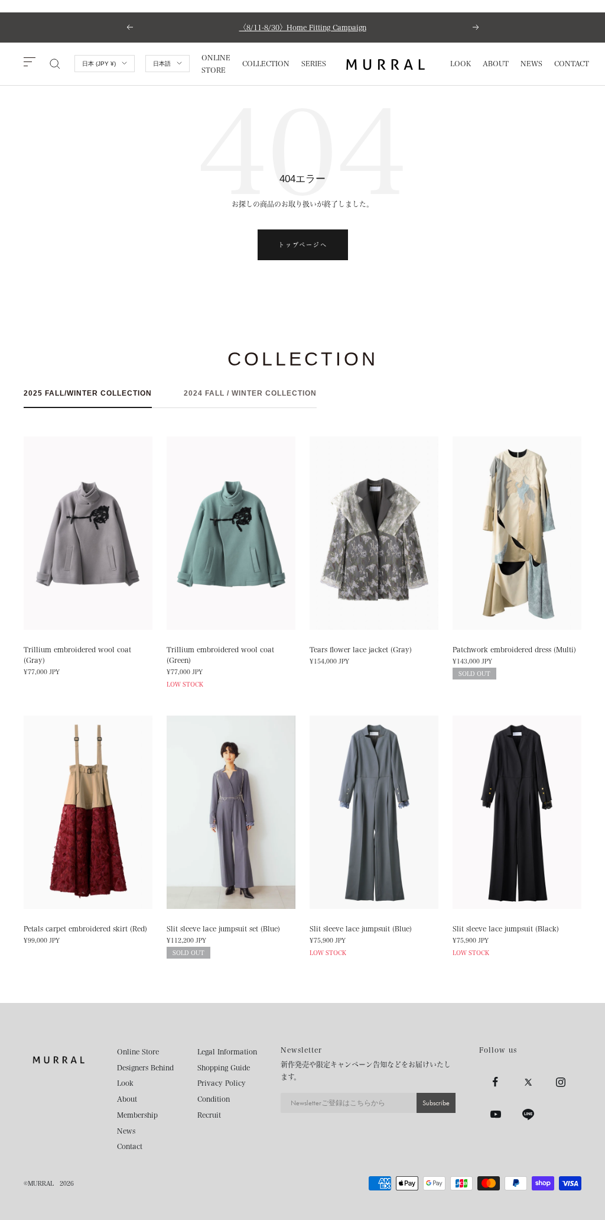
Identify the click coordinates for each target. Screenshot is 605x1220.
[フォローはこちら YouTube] (495, 1114)
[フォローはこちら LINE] (528, 1114)
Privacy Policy (221, 1082)
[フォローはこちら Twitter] (528, 1082)
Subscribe (436, 1103)
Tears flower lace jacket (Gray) (361, 649)
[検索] (55, 64)
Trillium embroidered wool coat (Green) (220, 655)
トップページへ (302, 245)
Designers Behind (145, 1067)
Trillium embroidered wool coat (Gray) (77, 655)
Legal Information (227, 1051)
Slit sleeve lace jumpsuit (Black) (506, 928)
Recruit (209, 1114)
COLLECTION (266, 63)
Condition (213, 1098)
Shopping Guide (223, 1067)
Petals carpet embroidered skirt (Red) (85, 928)
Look (125, 1082)
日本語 (162, 63)
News (126, 1130)
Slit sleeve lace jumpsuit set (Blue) (223, 928)
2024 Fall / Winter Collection (250, 393)
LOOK (460, 63)
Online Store (138, 1051)
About (127, 1098)
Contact (129, 1146)
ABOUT (496, 63)
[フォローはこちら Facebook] (495, 1082)
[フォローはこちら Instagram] (560, 1082)
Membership (137, 1114)
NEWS (531, 63)
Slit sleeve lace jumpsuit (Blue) (361, 928)
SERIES (313, 63)
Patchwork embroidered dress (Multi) (514, 649)
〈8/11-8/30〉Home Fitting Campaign (302, 27)
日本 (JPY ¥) (99, 63)
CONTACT (571, 63)
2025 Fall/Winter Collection (88, 393)
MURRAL (41, 1183)
